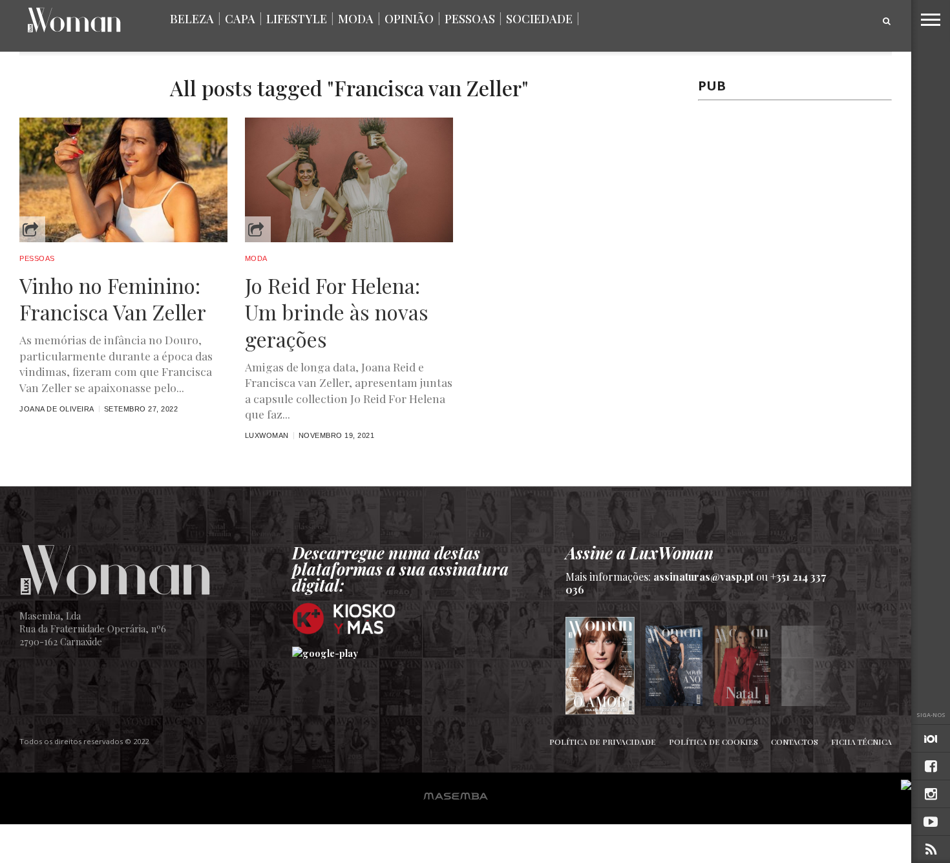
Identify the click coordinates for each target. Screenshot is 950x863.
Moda (356, 18)
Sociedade (539, 18)
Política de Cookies (713, 741)
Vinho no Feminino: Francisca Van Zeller (112, 299)
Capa (240, 18)
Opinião (409, 18)
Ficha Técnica (861, 741)
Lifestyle (296, 18)
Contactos (794, 741)
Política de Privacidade (602, 741)
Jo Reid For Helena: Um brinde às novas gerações (336, 312)
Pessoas (470, 18)
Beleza (192, 18)
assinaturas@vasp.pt (703, 576)
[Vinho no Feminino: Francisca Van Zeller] (123, 238)
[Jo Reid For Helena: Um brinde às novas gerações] (349, 238)
